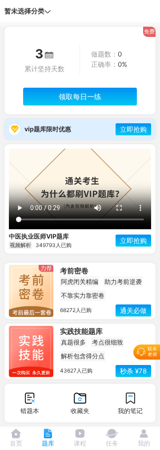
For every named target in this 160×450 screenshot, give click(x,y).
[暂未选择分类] (47, 11)
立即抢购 (133, 129)
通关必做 (133, 310)
